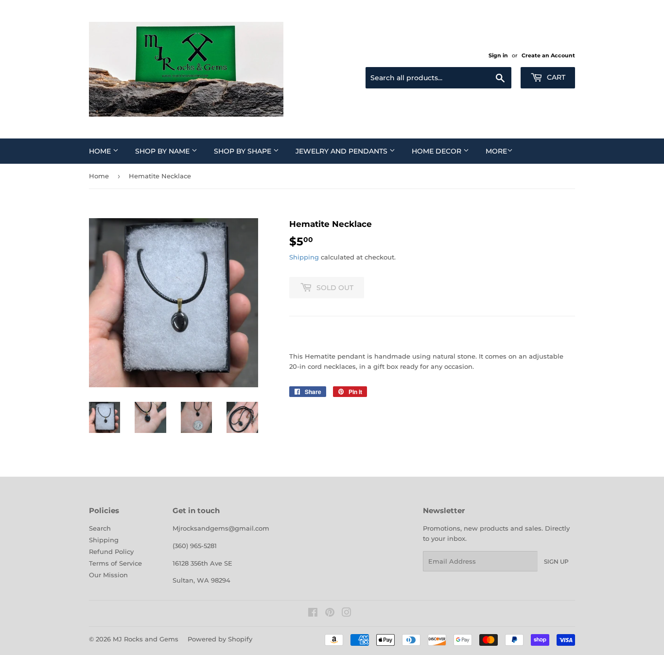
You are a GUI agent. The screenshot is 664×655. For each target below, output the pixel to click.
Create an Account (548, 55)
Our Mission (108, 575)
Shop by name (163, 151)
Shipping (304, 257)
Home (101, 151)
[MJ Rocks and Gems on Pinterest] (330, 614)
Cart (555, 77)
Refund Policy (111, 551)
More (496, 151)
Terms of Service (115, 563)
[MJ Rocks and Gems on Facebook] (313, 614)
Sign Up (556, 561)
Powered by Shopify (220, 639)
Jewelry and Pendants (342, 151)
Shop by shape (243, 151)
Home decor (437, 151)
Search (100, 528)
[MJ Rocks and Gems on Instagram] (346, 614)
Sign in (498, 55)
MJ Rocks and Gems (145, 639)
